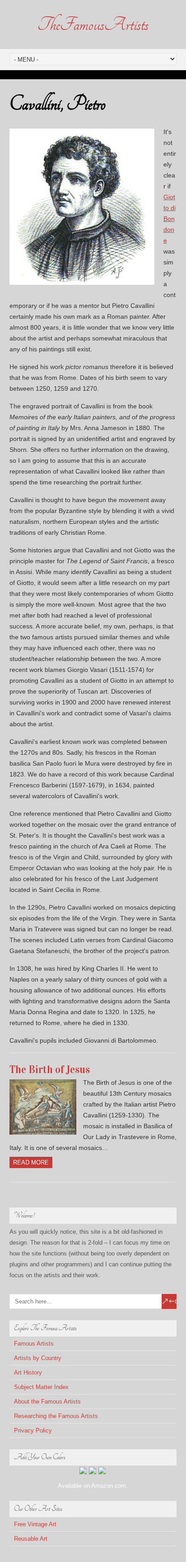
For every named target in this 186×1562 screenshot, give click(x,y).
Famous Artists (34, 1343)
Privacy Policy (33, 1430)
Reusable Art (30, 1538)
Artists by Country (37, 1358)
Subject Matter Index (41, 1387)
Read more (31, 1162)
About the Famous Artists (47, 1401)
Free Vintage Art (35, 1524)
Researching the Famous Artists (56, 1416)
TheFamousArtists (93, 24)
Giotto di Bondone (169, 218)
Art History (28, 1372)
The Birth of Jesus (49, 1069)
